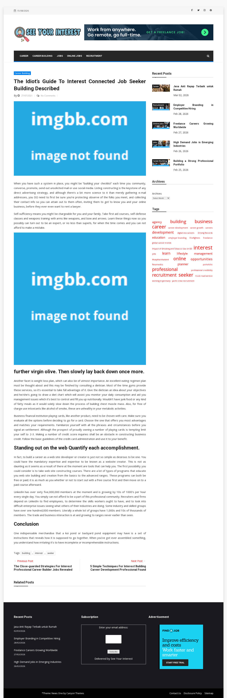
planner (183, 264)
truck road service (203, 276)
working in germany (161, 281)
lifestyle (182, 253)
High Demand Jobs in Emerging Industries (37, 662)
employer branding (177, 238)
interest (39, 553)
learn (166, 253)
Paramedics (157, 264)
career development (178, 228)
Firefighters (195, 238)
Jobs (155, 142)
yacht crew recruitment (183, 281)
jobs (154, 254)
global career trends (161, 243)
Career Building (22, 73)
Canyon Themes (75, 693)
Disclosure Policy (193, 693)
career (159, 226)
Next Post (137, 561)
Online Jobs (158, 123)
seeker (50, 553)
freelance (207, 238)
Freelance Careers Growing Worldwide (36, 650)
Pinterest (210, 10)
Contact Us (175, 693)
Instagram (204, 10)
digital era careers (185, 233)
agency (157, 222)
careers (208, 228)
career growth (196, 228)
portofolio (207, 264)
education (158, 237)
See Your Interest (122, 658)
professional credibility (201, 270)
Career (156, 86)
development (163, 232)
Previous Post (24, 561)
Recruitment (158, 105)
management (203, 253)
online (179, 258)
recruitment (164, 275)
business (203, 221)
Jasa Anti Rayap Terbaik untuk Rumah (35, 626)
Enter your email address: (113, 627)
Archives (157, 193)
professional (165, 269)
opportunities (201, 259)
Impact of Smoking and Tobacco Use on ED (172, 248)
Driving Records (205, 233)
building (26, 553)
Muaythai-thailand (160, 259)
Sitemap (208, 693)
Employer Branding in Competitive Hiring (37, 638)
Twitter (198, 10)
